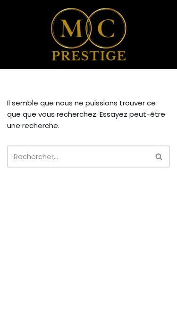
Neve (16, 304)
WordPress (96, 304)
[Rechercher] (159, 156)
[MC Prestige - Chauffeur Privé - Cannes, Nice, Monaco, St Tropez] (89, 35)
